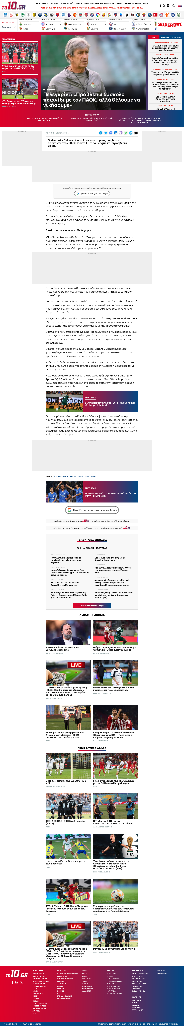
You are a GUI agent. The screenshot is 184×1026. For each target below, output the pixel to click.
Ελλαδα (60, 986)
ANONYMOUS (96, 3)
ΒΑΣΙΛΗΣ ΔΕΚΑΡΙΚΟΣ (139, 984)
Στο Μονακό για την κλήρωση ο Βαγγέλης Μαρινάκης (165, 99)
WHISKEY (174, 1024)
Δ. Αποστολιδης (113, 989)
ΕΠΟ (34, 1013)
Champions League (41, 981)
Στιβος (85, 984)
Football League (40, 979)
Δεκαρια (110, 971)
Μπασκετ (61, 971)
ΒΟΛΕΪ (70, 3)
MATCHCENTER (79, 8)
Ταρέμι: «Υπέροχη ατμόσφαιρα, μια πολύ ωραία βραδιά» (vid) (92, 119)
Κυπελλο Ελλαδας (40, 1003)
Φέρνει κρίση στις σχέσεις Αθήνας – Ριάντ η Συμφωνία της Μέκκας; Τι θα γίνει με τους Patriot (165, 85)
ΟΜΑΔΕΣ (120, 3)
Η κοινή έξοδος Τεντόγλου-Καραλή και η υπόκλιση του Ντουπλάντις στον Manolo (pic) (114, 595)
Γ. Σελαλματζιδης (114, 981)
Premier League (39, 986)
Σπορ (84, 971)
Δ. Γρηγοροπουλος (115, 993)
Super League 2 (39, 976)
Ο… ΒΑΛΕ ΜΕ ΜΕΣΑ (138, 991)
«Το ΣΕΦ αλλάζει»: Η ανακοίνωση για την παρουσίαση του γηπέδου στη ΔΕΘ (113, 570)
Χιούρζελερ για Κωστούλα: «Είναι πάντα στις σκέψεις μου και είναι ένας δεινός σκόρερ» (165, 61)
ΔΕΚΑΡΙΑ (85, 3)
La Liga (36, 989)
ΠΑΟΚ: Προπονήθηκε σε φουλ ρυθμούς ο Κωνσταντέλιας (44, 119)
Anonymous (137, 971)
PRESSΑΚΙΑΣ (137, 986)
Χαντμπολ (86, 979)
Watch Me (136, 997)
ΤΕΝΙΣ (77, 3)
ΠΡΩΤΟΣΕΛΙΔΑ (123, 8)
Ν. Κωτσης (111, 984)
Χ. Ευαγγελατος (113, 986)
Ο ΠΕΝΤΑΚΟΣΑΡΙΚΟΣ (140, 974)
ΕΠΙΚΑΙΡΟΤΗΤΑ (163, 974)
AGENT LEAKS (137, 976)
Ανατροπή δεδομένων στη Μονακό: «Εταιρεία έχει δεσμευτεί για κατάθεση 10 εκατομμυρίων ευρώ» (112, 582)
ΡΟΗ (43, 8)
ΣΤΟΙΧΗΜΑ (51, 8)
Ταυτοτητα (103, 1024)
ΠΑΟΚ (80, 476)
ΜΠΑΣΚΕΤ (55, 3)
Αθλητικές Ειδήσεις (83, 528)
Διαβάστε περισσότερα (92, 606)
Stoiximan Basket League (68, 974)
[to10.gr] (14, 5)
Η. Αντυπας (112, 991)
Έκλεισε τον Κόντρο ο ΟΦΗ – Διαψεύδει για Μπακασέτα (165, 73)
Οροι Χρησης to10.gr (136, 1024)
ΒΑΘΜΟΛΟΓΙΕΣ (95, 8)
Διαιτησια (36, 1011)
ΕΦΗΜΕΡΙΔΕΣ (137, 1008)
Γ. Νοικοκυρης (113, 979)
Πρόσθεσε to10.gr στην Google (94, 193)
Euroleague (62, 976)
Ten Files (161, 971)
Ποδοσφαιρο (38, 971)
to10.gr (50, 133)
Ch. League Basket (65, 979)
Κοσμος (36, 1001)
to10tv (135, 1003)
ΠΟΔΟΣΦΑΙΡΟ (42, 3)
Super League (38, 974)
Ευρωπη (36, 998)
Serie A (35, 991)
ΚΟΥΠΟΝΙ (61, 8)
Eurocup (61, 981)
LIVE (69, 8)
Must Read (101, 548)
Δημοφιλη (88, 548)
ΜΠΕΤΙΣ (73, 476)
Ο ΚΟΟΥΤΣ (136, 989)
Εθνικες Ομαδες (39, 1006)
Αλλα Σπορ (86, 991)
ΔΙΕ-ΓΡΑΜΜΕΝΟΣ (138, 979)
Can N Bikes (87, 986)
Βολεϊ (84, 974)
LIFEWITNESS (141, 3)
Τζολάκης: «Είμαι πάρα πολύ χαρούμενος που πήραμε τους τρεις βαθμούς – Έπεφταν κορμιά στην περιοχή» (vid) (140, 120)
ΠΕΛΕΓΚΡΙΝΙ (90, 476)
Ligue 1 (35, 996)
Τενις (84, 981)
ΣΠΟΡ (63, 3)
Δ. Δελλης (111, 976)
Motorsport (88, 989)
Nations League (39, 1008)
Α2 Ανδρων (61, 984)
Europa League (39, 984)
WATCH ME (109, 3)
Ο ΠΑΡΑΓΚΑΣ (137, 981)
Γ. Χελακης (111, 974)
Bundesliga (38, 993)
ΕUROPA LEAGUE (60, 476)
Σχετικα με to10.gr (117, 1024)
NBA (59, 993)
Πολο (84, 976)
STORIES (135, 1005)
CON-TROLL (137, 8)
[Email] (136, 133)
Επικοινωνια (152, 1024)
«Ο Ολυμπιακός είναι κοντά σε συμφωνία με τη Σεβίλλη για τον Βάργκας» (165, 48)
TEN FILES (129, 3)
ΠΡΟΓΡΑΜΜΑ (109, 8)
